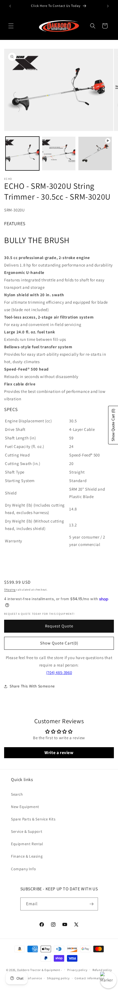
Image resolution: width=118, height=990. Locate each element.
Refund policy (102, 970)
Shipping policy (58, 978)
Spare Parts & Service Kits (33, 819)
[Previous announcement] (10, 6)
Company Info (23, 868)
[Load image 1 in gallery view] (22, 153)
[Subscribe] (92, 903)
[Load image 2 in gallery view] (59, 153)
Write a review (58, 752)
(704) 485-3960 (59, 672)
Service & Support (26, 831)
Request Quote (59, 626)
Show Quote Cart (59, 643)
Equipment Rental (27, 843)
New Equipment (25, 806)
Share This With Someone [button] (32, 686)
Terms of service (30, 978)
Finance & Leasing (27, 856)
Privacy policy (77, 970)
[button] (11, 26)
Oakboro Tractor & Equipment (38, 970)
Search (17, 794)
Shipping (10, 589)
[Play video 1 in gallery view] (95, 153)
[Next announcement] (108, 6)
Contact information (89, 978)
